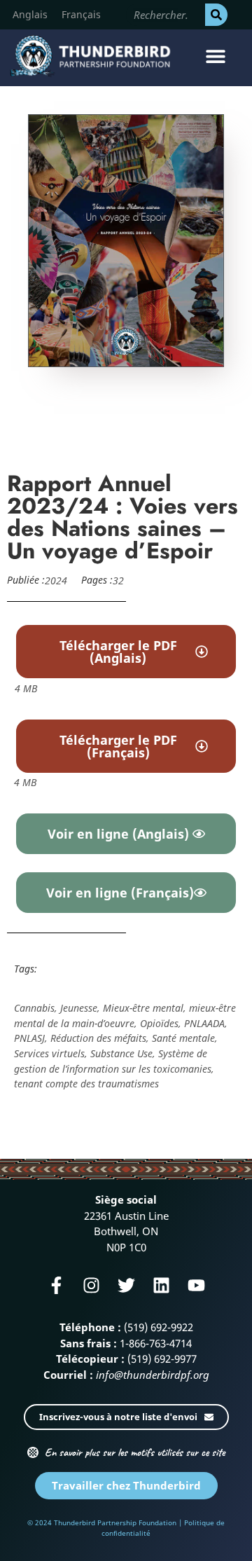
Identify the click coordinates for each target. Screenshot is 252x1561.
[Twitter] (126, 1285)
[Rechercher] (216, 15)
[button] (215, 55)
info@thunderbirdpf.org (152, 1375)
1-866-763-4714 (156, 1343)
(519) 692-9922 (158, 1327)
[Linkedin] (161, 1285)
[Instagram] (91, 1285)
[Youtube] (196, 1285)
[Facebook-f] (56, 1285)
